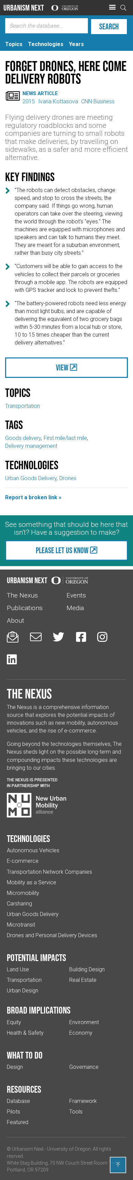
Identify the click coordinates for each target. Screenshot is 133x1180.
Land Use (18, 969)
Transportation (22, 406)
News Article (40, 94)
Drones (67, 478)
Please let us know (62, 550)
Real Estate (83, 980)
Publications (25, 608)
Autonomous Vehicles (33, 850)
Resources (24, 1089)
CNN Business (98, 101)
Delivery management (31, 446)
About (15, 620)
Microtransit (21, 924)
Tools (76, 1111)
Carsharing (19, 903)
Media (75, 608)
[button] (112, 7)
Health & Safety (25, 1033)
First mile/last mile (65, 438)
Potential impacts (36, 957)
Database (18, 1101)
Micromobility (23, 893)
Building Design (87, 969)
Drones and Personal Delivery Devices (52, 935)
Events (76, 595)
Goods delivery (23, 438)
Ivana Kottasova (58, 101)
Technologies (28, 838)
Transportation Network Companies (49, 872)
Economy (80, 1033)
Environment (84, 1022)
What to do (25, 1055)
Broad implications (39, 1010)
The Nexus (22, 595)
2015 (29, 101)
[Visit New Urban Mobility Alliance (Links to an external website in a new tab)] (36, 805)
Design (15, 1067)
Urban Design (22, 990)
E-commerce (23, 861)
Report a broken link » (33, 497)
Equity (14, 1022)
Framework (83, 1101)
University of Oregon (69, 1149)
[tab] (14, 44)
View (62, 367)
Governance (84, 1067)
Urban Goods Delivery (31, 478)
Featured (17, 1122)
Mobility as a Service (31, 882)
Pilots (13, 1111)
